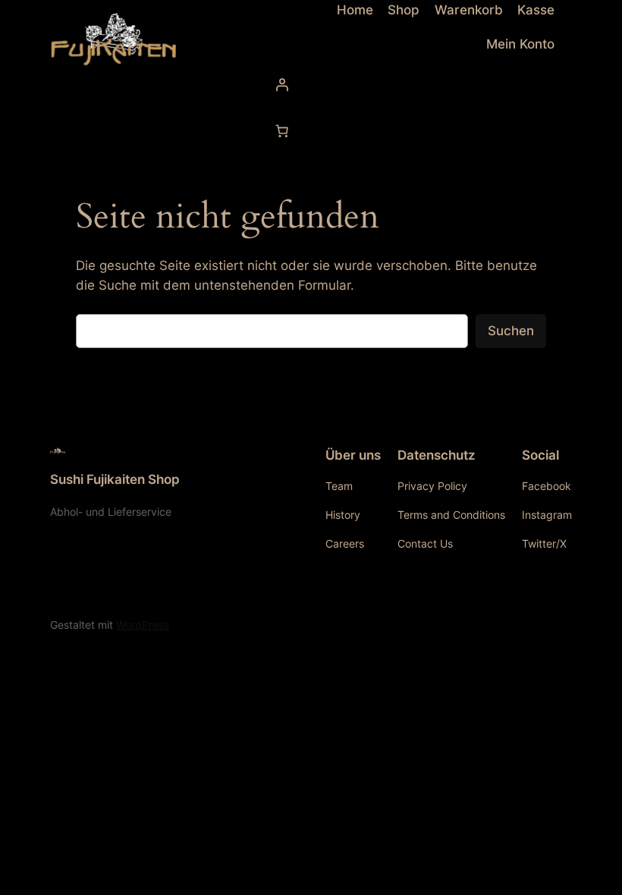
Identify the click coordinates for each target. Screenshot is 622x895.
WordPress (142, 624)
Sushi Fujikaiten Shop (115, 479)
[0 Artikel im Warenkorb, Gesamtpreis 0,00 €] (281, 131)
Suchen (511, 330)
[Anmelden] (409, 84)
